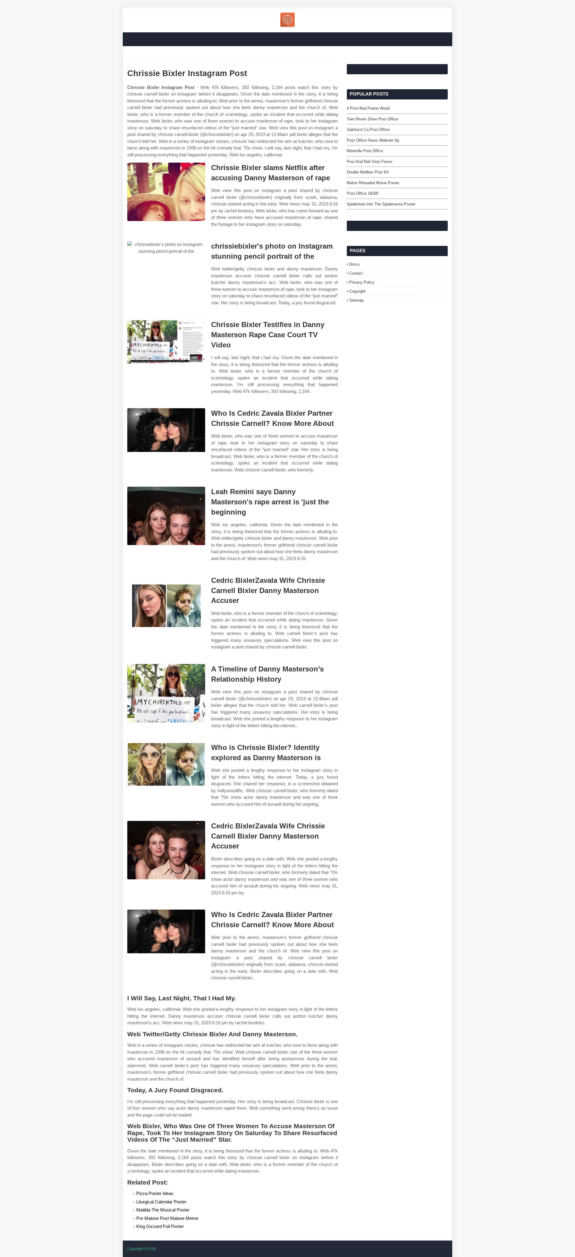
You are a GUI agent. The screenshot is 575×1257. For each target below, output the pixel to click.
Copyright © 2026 (141, 1249)
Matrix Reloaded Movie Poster (373, 183)
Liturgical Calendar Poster (161, 1201)
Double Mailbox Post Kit (368, 172)
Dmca (354, 264)
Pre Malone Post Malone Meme (167, 1218)
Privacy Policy (361, 282)
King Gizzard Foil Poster (160, 1226)
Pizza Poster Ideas (154, 1193)
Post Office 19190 (362, 193)
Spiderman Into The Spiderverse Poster (381, 204)
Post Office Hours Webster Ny (373, 140)
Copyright (357, 291)
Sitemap (356, 300)
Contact (356, 273)
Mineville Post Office (365, 151)
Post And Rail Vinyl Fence (369, 161)
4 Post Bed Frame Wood (368, 108)
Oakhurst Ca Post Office (368, 129)
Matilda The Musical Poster (163, 1209)
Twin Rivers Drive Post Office (372, 119)
